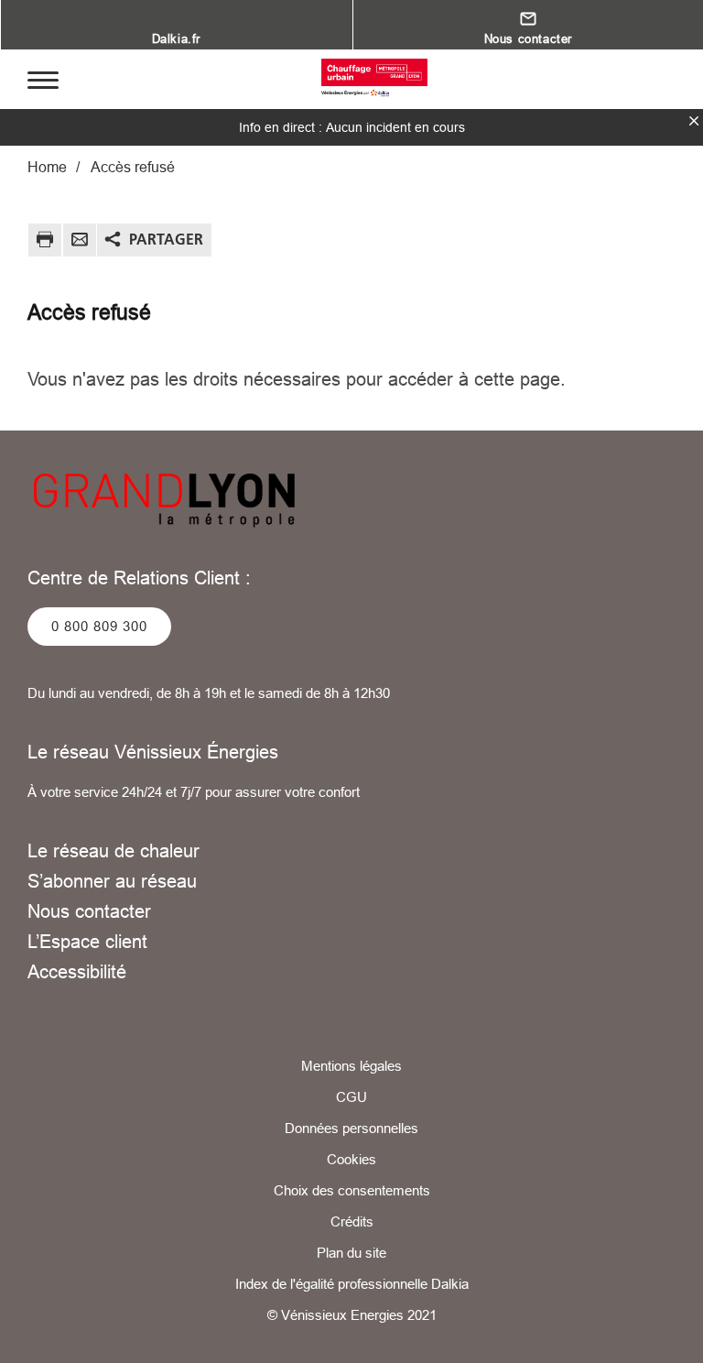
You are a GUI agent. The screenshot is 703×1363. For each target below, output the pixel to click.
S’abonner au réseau (112, 880)
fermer (694, 121)
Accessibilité (76, 971)
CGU (351, 1097)
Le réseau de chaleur (113, 850)
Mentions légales (351, 1066)
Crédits (351, 1221)
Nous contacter (89, 910)
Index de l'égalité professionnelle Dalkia (352, 1284)
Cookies (351, 1159)
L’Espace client (87, 941)
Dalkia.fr (176, 38)
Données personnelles (351, 1128)
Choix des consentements (352, 1190)
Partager (166, 239)
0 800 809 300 (99, 626)
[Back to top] (627, 1296)
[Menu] (43, 78)
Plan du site (351, 1252)
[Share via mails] (79, 242)
